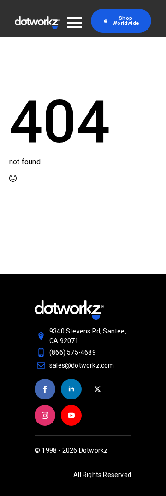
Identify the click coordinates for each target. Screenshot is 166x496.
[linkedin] (71, 389)
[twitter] (97, 389)
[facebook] (45, 389)
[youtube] (71, 415)
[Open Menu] (74, 22)
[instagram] (45, 415)
